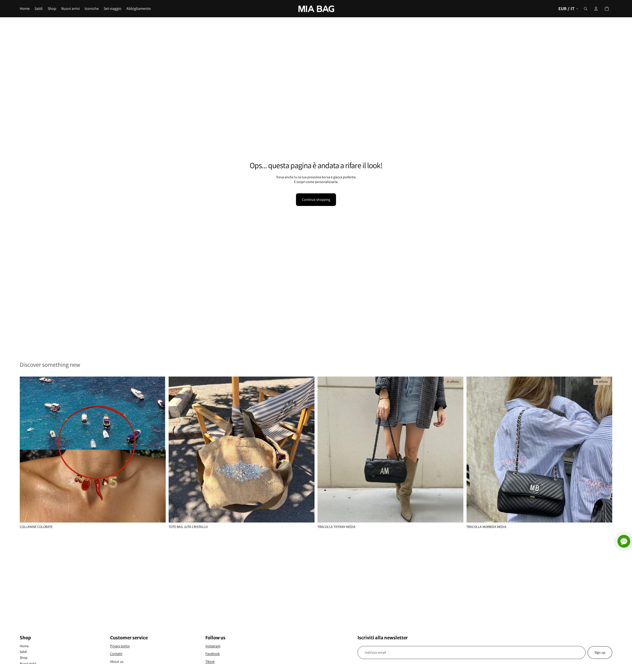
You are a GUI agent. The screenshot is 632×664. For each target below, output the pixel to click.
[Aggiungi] (306, 514)
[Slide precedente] (27, 449)
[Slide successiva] (158, 449)
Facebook (212, 653)
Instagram (212, 646)
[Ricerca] (585, 8)
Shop (23, 657)
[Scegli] (158, 514)
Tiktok (210, 661)
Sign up (599, 652)
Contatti (116, 653)
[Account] (596, 8)
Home (24, 646)
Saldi (23, 651)
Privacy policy (120, 646)
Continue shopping (316, 199)
